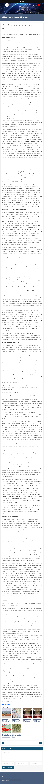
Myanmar (4, 29)
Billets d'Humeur (11, 25)
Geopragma (9, 24)
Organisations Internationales (19, 25)
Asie (7, 25)
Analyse (4, 25)
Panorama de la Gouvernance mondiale (32, 25)
